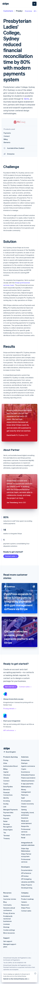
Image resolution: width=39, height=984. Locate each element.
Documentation (26, 870)
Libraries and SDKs (28, 882)
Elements (6, 789)
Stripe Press (25, 908)
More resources (9, 933)
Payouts (6, 818)
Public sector (26, 835)
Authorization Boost (10, 766)
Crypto (5, 784)
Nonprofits (25, 826)
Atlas (5, 763)
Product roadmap (27, 899)
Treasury (6, 838)
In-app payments (27, 784)
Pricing (5, 760)
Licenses (6, 924)
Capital (5, 772)
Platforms (24, 795)
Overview (28, 11)
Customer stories (9, 899)
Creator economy (27, 804)
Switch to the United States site (15, 979)
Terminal (6, 835)
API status (25, 876)
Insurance (24, 818)
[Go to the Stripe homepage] (6, 748)
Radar (5, 821)
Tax (4, 832)
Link (4, 807)
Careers (24, 902)
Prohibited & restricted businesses (7, 918)
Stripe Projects (26, 885)
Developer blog (26, 888)
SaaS (23, 798)
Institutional (25, 896)
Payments (7, 815)
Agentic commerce (28, 766)
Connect (6, 781)
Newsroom (25, 905)
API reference (8, 730)
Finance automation (28, 778)
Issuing (5, 804)
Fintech (24, 807)
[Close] (35, 973)
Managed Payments (10, 810)
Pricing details (9, 708)
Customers (8, 11)
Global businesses (27, 781)
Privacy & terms (9, 913)
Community (7, 905)
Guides (5, 896)
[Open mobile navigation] (34, 4)
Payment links (8, 812)
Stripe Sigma (7, 830)
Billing (5, 769)
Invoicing (6, 801)
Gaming (24, 810)
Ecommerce (25, 772)
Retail (23, 838)
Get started (9, 687)
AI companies (26, 801)
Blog (5, 902)
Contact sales (10, 556)
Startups (24, 763)
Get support (7, 941)
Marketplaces (26, 787)
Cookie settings (9, 930)
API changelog (26, 879)
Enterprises (25, 760)
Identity (6, 798)
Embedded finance (28, 775)
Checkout (6, 775)
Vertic (26, 99)
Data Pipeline (8, 787)
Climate (6, 778)
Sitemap (6, 927)
